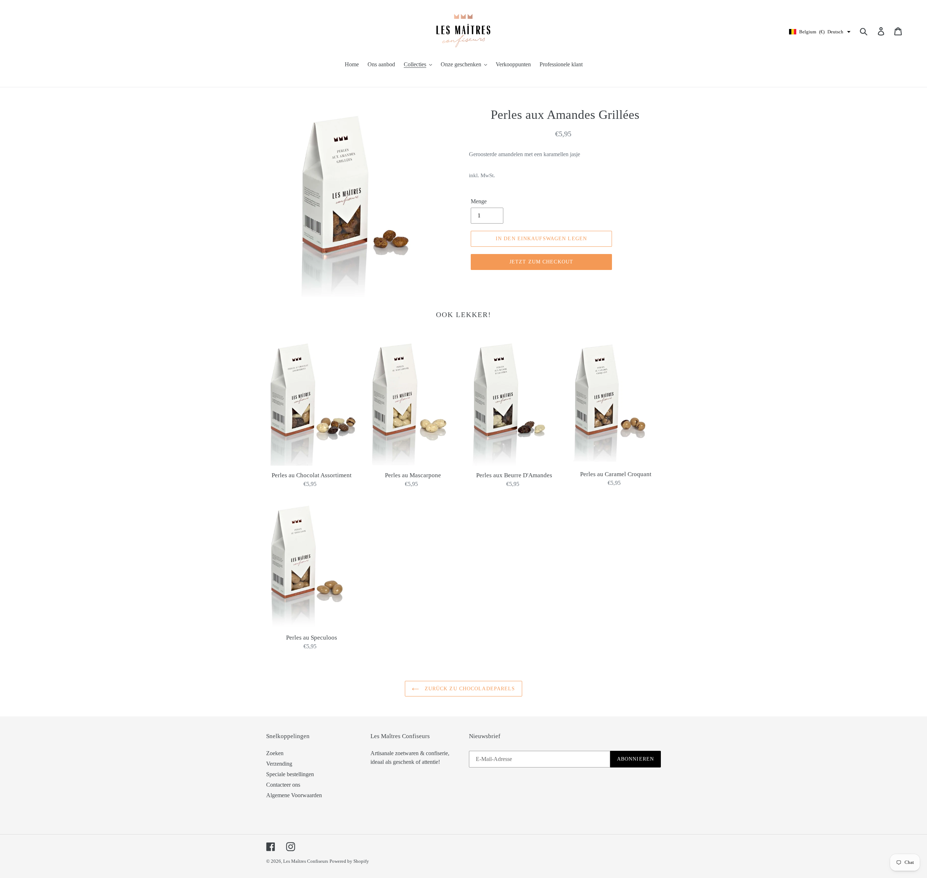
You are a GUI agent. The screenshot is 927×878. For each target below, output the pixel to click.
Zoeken (275, 753)
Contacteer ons (283, 785)
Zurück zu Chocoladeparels (469, 688)
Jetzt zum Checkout (541, 262)
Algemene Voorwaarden (294, 795)
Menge (479, 201)
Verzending (279, 764)
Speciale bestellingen (290, 774)
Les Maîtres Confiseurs (305, 861)
